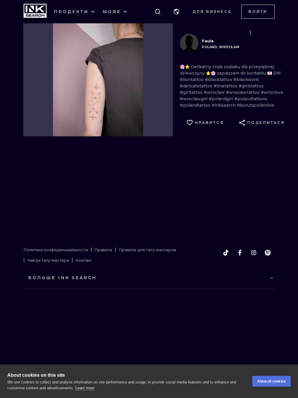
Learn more (84, 388)
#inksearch (224, 105)
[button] (176, 12)
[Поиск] (158, 12)
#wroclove (272, 92)
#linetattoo (226, 86)
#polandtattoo (196, 105)
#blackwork (246, 79)
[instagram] (254, 253)
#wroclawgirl (194, 98)
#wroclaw (215, 92)
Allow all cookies (271, 381)
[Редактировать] (250, 33)
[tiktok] (226, 253)
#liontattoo (192, 79)
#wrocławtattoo (243, 92)
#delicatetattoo (197, 86)
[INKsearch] (35, 11)
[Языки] (176, 12)
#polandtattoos (250, 98)
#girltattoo (192, 92)
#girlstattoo (251, 86)
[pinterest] (268, 253)
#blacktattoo (219, 79)
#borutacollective (255, 105)
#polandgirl (221, 98)
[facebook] (240, 253)
